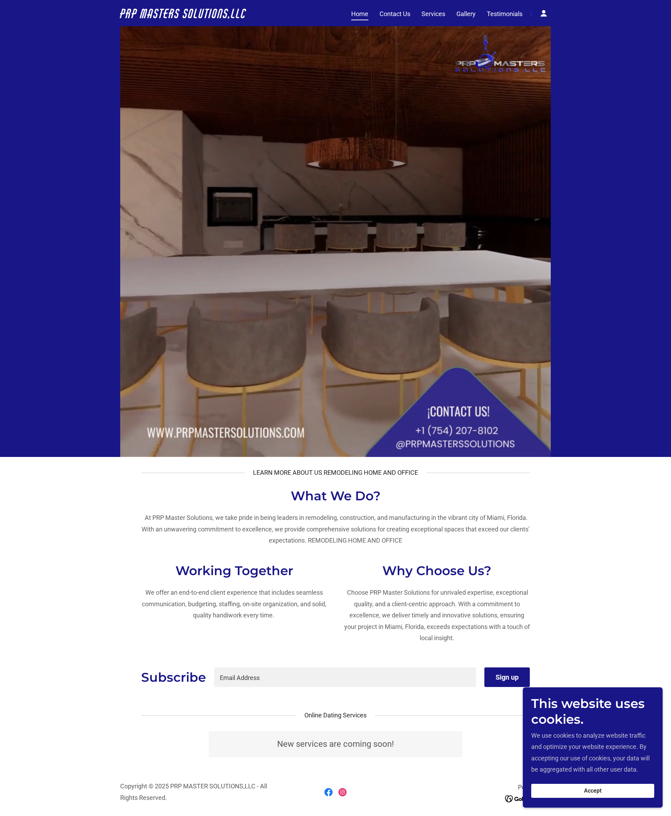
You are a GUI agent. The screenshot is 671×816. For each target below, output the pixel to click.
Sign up (507, 677)
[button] (544, 13)
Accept (592, 791)
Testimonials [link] (504, 13)
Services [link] (433, 13)
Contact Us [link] (395, 13)
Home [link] (359, 13)
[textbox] (345, 677)
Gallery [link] (466, 13)
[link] (195, 16)
